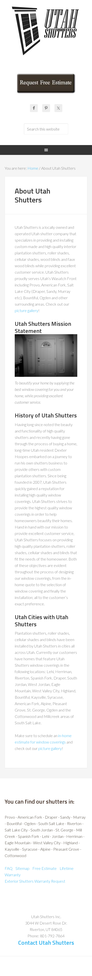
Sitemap (22, 868)
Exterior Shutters (19, 881)
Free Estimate (44, 868)
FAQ (9, 868)
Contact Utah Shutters (46, 942)
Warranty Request (49, 881)
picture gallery (26, 310)
